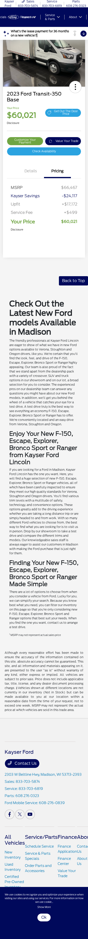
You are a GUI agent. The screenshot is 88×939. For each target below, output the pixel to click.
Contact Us (25, 763)
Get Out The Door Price (66, 112)
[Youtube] (30, 814)
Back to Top (73, 280)
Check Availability (44, 151)
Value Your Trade (66, 141)
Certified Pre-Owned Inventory (14, 882)
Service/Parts (41, 837)
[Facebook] (9, 814)
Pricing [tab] (57, 171)
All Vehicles (15, 840)
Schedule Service (39, 846)
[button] (75, 87)
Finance (67, 837)
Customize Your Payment (25, 141)
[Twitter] (20, 814)
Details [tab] (30, 171)
